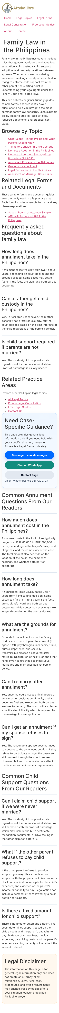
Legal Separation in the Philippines (29, 170)
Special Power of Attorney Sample (29, 212)
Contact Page (29, 475)
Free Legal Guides (43, 24)
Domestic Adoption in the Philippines (31, 150)
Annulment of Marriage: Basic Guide (30, 174)
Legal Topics (24, 18)
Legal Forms (44, 18)
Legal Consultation (15, 24)
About (8, 31)
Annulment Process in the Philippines (31, 162)
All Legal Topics (18, 399)
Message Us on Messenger (29, 455)
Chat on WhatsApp (29, 465)
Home (7, 18)
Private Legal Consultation (24, 403)
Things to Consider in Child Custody (30, 146)
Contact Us (15, 411)
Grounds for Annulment (22, 166)
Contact (22, 31)
